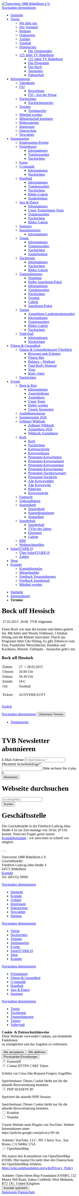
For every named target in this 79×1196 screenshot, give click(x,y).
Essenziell (14, 1061)
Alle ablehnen (36, 1052)
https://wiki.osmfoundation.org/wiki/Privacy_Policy (37, 1168)
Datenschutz (26, 1192)
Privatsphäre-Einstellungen (21, 1056)
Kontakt (7, 873)
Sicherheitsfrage (21, 764)
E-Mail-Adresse (13, 760)
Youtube (12, 1117)
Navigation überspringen (19, 8)
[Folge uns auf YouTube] (5, 849)
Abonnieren (11, 777)
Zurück (7, 706)
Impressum (9, 1192)
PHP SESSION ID (20, 1089)
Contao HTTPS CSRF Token (27, 1066)
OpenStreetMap (18, 1148)
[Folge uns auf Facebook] (2, 849)
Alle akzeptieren (14, 1052)
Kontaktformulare (14, 838)
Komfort (13, 1113)
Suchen (8, 804)
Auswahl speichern (15, 1188)
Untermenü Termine (51, 714)
